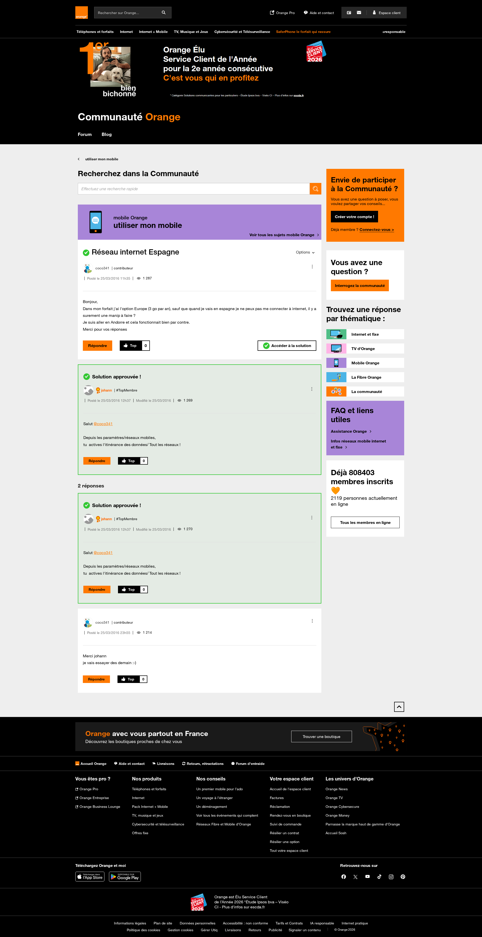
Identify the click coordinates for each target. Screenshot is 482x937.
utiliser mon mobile (101, 159)
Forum (85, 134)
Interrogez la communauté (360, 285)
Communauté (129, 116)
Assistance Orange (349, 431)
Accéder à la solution (291, 345)
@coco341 (103, 423)
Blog (107, 134)
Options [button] (303, 252)
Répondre (97, 345)
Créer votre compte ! (354, 216)
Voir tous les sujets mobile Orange (282, 234)
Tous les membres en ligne (365, 522)
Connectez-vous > (376, 229)
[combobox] (194, 188)
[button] (312, 267)
